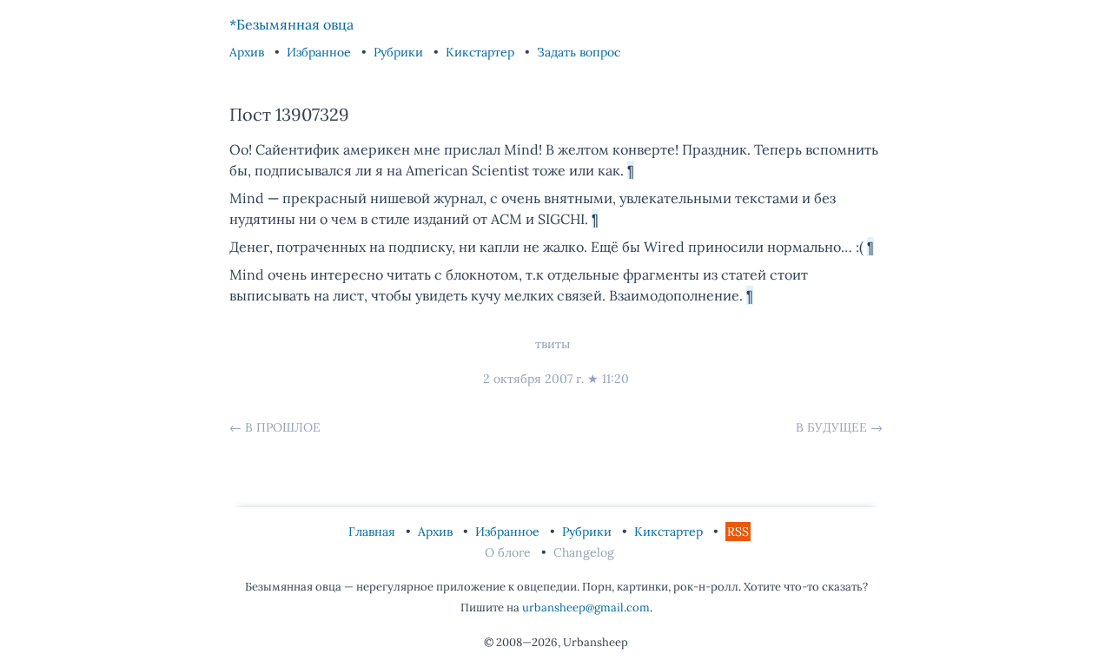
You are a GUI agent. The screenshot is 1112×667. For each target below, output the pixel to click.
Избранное (320, 52)
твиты (552, 344)
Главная (373, 531)
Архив (248, 52)
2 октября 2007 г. (533, 378)
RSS (738, 531)
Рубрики (400, 52)
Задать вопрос (578, 52)
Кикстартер (482, 52)
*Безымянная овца (291, 24)
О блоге (509, 552)
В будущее (831, 427)
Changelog (583, 552)
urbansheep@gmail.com (586, 607)
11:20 (615, 378)
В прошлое (283, 427)
